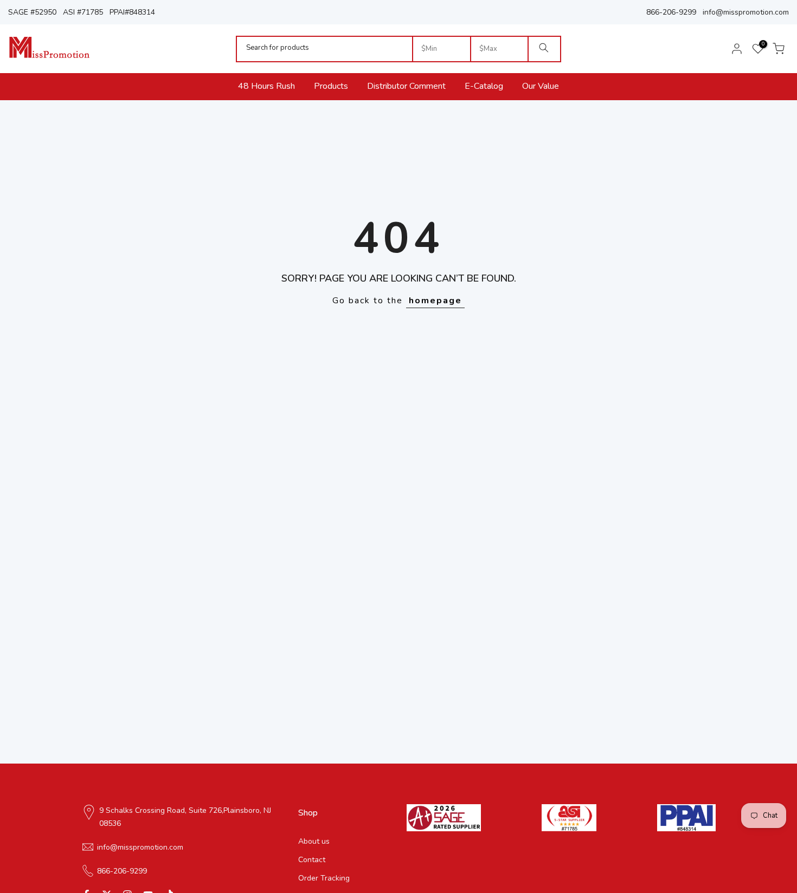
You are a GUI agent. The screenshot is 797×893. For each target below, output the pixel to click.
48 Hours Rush (266, 86)
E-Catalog (484, 86)
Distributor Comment (406, 86)
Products (331, 86)
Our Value (540, 86)
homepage (435, 301)
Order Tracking (324, 877)
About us (314, 841)
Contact (311, 859)
